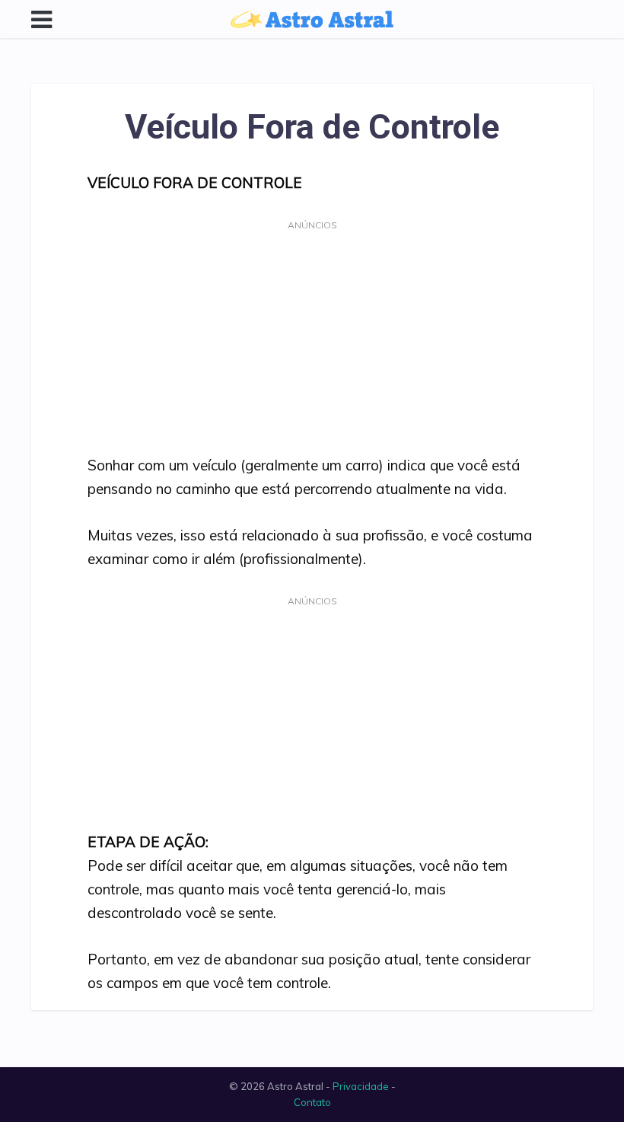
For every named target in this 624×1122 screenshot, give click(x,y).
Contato (312, 1102)
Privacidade (361, 1086)
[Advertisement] (312, 341)
